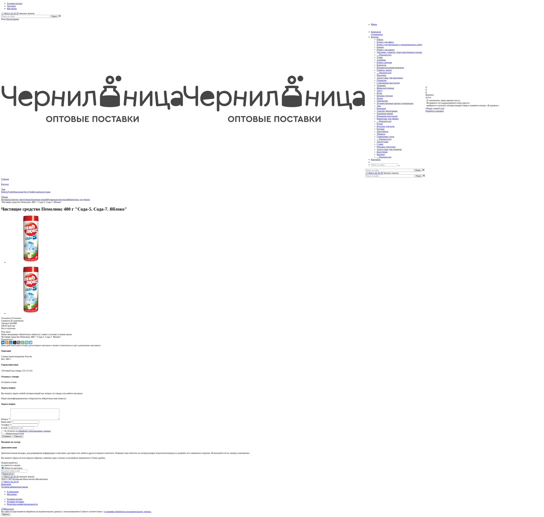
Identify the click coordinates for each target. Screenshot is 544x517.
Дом (379, 106)
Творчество (382, 101)
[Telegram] (30, 342)
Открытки (382, 80)
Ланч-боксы (382, 131)
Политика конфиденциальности (22, 504)
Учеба (379, 57)
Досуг (379, 90)
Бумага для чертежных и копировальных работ (399, 44)
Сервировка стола (385, 136)
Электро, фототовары (387, 111)
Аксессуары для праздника (390, 78)
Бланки (380, 47)
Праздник (381, 75)
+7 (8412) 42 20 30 (10, 13)
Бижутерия (382, 152)
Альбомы (381, 60)
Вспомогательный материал (390, 67)
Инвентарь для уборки (388, 118)
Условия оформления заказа (14, 487)
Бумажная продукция (387, 116)
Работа (380, 39)
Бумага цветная (384, 62)
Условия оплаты (14, 499)
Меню (374, 24)
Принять (5, 514)
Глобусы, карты (384, 70)
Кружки (380, 129)
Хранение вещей (385, 113)
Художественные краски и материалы (395, 103)
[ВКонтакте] (3, 342)
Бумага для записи (386, 50)
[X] (14, 342)
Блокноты (381, 65)
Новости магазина (13, 468)
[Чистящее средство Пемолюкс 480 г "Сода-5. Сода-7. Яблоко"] (31, 262)
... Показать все (384, 55)
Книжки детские (385, 95)
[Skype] (26, 342)
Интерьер (381, 108)
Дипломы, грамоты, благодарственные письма (399, 52)
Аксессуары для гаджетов (389, 149)
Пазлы (380, 98)
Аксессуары (382, 141)
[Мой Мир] (10, 342)
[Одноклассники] (6, 342)
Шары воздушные (385, 88)
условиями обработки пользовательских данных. (127, 511)
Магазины (12, 494)
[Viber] (18, 342)
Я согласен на (28, 431)
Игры (379, 93)
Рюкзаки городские (386, 147)
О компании (377, 34)
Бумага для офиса (385, 42)
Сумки (380, 144)
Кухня (380, 124)
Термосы (381, 134)
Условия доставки (15, 501)
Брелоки (381, 154)
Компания (6, 484)
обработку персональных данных (34, 431)
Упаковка (381, 85)
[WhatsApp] (22, 342)
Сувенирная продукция (388, 83)
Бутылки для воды (386, 126)
